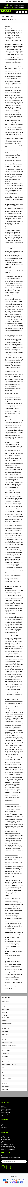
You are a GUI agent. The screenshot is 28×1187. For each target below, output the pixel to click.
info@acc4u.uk (17, 7)
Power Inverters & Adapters (9, 1064)
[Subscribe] (24, 1161)
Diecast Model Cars (7, 1042)
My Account (10, 5)
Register (16, 5)
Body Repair (5, 1015)
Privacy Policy (4, 1114)
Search (3, 1106)
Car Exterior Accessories (8, 1026)
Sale (3, 1067)
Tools (3, 1075)
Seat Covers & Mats (7, 1070)
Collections (6, 997)
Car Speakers (5, 1034)
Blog (2, 1115)
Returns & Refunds (5, 1110)
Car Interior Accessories (8, 1028)
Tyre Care (4, 1081)
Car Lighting (5, 1031)
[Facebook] (3, 1167)
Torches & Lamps (6, 1078)
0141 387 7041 (8, 7)
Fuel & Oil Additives (7, 1050)
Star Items (4, 1072)
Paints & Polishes (6, 1061)
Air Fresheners (5, 1001)
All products (5, 1004)
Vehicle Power (5, 1083)
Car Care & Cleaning (7, 1023)
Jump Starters (5, 1053)
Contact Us (21, 5)
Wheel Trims (5, 1089)
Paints (3, 1059)
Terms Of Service (5, 1112)
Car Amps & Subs (6, 1017)
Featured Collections (7, 1048)
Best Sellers (5, 1012)
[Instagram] (10, 1167)
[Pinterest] (6, 1167)
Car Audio (4, 1020)
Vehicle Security (6, 1086)
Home (5, 5)
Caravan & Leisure (6, 1037)
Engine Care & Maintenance (9, 1045)
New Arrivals (5, 1056)
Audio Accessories (6, 1006)
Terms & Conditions (6, 1109)
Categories (4, 1125)
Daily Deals (5, 1039)
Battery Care (5, 1009)
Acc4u (16, 1176)
